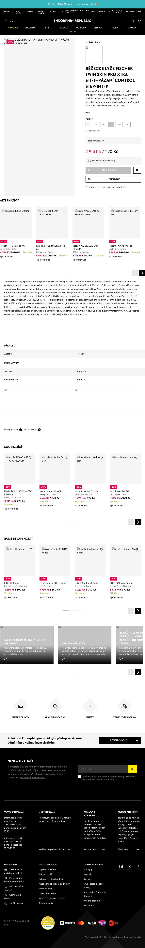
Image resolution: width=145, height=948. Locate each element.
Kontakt (7, 11)
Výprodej (13, 28)
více (88, 113)
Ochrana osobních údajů (51, 879)
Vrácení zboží (45, 874)
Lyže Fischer (30, 429)
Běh (47, 28)
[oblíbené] (12, 21)
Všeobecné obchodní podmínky (54, 884)
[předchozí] (135, 273)
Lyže (91, 42)
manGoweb (135, 937)
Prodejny (29, 11)
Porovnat (8, 257)
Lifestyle (98, 28)
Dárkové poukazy (47, 893)
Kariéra (53, 11)
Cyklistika (30, 28)
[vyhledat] (5, 21)
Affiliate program (92, 901)
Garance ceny (45, 889)
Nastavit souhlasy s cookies (52, 898)
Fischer (80, 354)
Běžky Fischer (11, 429)
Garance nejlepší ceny (103, 161)
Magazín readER (41, 12)
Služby (87, 879)
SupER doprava (16, 903)
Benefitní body (46, 903)
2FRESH (104, 937)
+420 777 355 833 (133, 11)
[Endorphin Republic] (72, 20)
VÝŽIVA (115, 28)
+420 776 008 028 (97, 11)
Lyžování (64, 28)
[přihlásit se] (133, 21)
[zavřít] (139, 4)
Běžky (97, 42)
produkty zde (87, 4)
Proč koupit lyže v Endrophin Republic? (106, 187)
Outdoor (81, 28)
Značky (132, 28)
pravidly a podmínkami (32, 778)
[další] (142, 273)
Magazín (88, 874)
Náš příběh (18, 12)
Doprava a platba (47, 870)
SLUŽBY (72, 31)
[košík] (139, 21)
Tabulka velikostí (93, 131)
